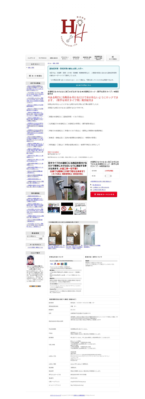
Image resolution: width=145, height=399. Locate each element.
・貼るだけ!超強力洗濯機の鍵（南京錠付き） (34, 171)
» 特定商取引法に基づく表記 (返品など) (100, 181)
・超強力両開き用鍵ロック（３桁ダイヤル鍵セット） (35, 168)
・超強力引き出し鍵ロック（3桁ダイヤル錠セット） (35, 160)
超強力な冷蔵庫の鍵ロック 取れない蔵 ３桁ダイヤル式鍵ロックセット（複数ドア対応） (74, 247)
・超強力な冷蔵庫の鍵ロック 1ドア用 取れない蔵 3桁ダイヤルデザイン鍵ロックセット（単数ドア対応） (35, 151)
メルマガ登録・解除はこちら (35, 247)
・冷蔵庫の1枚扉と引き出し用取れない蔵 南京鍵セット (35, 182)
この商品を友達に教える (99, 189)
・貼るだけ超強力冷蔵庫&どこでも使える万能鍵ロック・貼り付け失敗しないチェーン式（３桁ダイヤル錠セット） (35, 88)
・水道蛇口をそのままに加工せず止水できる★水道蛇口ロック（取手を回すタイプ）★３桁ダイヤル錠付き (35, 132)
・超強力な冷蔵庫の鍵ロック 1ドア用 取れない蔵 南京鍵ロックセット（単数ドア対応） (35, 145)
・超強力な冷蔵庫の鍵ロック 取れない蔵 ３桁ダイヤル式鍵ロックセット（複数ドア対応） (35, 114)
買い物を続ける (97, 185)
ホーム (49, 63)
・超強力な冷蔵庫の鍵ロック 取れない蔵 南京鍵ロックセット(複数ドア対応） (35, 119)
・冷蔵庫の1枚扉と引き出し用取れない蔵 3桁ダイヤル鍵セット (35, 186)
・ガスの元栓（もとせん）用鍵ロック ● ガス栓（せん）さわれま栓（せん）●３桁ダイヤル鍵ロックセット (35, 100)
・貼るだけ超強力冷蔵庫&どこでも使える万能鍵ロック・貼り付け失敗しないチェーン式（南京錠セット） (35, 139)
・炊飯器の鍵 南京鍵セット (34, 179)
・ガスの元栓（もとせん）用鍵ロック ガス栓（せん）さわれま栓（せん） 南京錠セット (35, 94)
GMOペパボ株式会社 (79, 395)
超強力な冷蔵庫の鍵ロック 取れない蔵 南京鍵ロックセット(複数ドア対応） (56, 247)
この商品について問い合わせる (101, 187)
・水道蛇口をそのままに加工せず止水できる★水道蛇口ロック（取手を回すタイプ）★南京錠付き (35, 125)
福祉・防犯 (31, 67)
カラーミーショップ (55, 395)
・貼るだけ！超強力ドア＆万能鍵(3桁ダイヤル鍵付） (35, 109)
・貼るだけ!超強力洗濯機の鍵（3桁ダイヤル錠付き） (34, 175)
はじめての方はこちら (83, 85)
